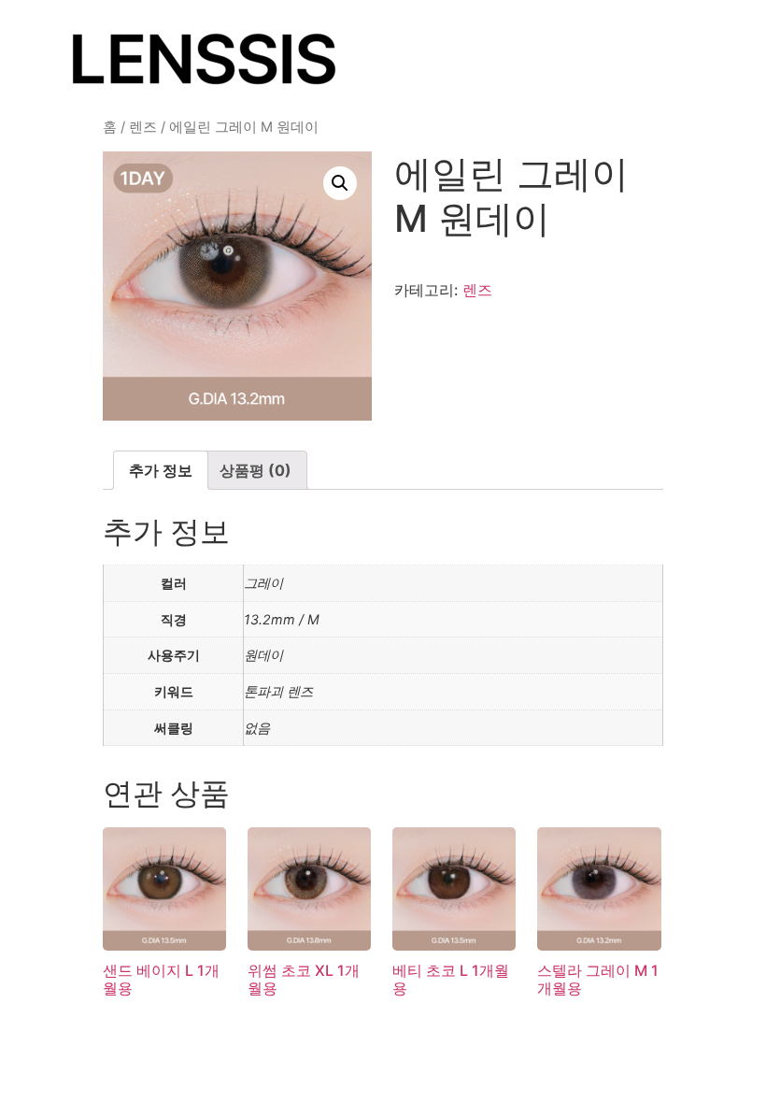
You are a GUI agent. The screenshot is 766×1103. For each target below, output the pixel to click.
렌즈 (143, 127)
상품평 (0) (255, 470)
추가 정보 (160, 470)
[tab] (160, 470)
